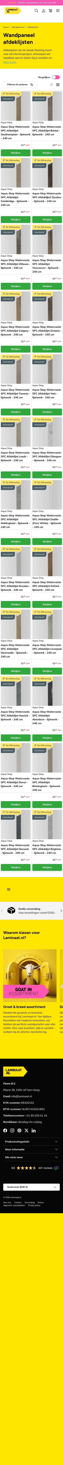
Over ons (7, 1202)
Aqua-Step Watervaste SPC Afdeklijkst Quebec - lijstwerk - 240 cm (46, 197)
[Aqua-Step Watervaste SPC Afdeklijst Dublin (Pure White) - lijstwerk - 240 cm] (47, 495)
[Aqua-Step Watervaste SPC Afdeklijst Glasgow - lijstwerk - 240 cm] (47, 432)
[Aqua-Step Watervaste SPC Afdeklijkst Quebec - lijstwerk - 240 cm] (47, 172)
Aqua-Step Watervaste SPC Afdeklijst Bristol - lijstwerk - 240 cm (46, 130)
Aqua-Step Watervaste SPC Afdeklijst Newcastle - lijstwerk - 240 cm (15, 650)
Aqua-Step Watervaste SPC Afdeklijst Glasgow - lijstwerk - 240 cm (46, 456)
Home (6, 27)
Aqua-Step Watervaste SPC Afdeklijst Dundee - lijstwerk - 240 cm (15, 586)
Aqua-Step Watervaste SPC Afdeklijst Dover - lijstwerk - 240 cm (15, 782)
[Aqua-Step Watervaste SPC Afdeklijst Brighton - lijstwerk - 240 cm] (47, 824)
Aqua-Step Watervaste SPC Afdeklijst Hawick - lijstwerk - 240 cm (15, 715)
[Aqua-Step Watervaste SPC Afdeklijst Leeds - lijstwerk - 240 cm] (16, 432)
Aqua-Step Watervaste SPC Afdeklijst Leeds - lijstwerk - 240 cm (15, 456)
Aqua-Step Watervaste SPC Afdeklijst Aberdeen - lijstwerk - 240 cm (46, 717)
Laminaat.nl (15, 1197)
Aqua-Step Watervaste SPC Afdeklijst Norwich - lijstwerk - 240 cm (15, 849)
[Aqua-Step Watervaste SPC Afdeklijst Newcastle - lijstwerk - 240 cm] (16, 624)
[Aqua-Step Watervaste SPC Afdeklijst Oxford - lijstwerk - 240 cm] (47, 561)
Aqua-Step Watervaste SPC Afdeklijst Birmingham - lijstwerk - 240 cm (47, 784)
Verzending (30, 1202)
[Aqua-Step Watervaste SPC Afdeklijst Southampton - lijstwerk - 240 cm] (16, 106)
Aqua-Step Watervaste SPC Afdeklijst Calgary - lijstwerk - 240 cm (15, 330)
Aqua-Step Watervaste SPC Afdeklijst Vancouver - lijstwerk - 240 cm (46, 266)
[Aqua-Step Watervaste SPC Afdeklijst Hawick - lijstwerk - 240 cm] (16, 691)
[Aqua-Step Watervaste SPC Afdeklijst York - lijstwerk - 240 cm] (47, 369)
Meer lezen (9, 62)
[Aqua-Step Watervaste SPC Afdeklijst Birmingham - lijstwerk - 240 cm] (47, 757)
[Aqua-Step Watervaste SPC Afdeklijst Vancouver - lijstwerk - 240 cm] (47, 239)
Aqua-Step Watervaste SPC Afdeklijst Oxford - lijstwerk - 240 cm (46, 586)
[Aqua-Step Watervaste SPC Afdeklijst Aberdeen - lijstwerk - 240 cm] (47, 691)
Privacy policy (34, 1205)
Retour (41, 1202)
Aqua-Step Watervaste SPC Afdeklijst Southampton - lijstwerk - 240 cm (15, 132)
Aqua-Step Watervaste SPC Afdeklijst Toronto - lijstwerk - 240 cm (15, 393)
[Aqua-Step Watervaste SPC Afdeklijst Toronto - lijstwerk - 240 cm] (16, 369)
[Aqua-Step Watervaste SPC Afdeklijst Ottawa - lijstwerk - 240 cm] (16, 239)
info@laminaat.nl (21, 1096)
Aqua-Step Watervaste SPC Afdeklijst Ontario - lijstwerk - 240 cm (47, 330)
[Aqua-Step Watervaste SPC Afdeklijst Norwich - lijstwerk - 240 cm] (16, 824)
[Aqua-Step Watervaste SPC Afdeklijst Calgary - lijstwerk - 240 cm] (16, 306)
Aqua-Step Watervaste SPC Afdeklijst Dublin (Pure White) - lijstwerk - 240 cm (46, 521)
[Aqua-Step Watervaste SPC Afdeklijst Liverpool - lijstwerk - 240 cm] (47, 624)
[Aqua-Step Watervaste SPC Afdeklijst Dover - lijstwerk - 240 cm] (16, 757)
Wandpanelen (18, 27)
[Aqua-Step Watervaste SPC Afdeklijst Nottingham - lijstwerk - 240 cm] (16, 495)
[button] (50, 10)
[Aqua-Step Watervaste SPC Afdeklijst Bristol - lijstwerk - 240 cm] (47, 106)
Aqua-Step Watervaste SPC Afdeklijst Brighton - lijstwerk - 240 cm (46, 849)
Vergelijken (44, 77)
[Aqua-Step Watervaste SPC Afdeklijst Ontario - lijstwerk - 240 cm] (47, 306)
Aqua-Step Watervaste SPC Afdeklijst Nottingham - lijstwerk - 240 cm (15, 521)
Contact (17, 1202)
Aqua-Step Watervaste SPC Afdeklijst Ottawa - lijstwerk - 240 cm (15, 264)
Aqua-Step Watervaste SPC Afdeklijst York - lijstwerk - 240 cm (46, 393)
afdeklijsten (32, 27)
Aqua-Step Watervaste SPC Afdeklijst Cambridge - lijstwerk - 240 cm (15, 199)
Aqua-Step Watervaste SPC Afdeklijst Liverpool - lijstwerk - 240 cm (47, 648)
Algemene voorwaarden (14, 1205)
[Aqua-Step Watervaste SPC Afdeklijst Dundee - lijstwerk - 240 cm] (16, 561)
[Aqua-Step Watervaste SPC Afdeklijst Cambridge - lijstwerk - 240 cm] (16, 172)
